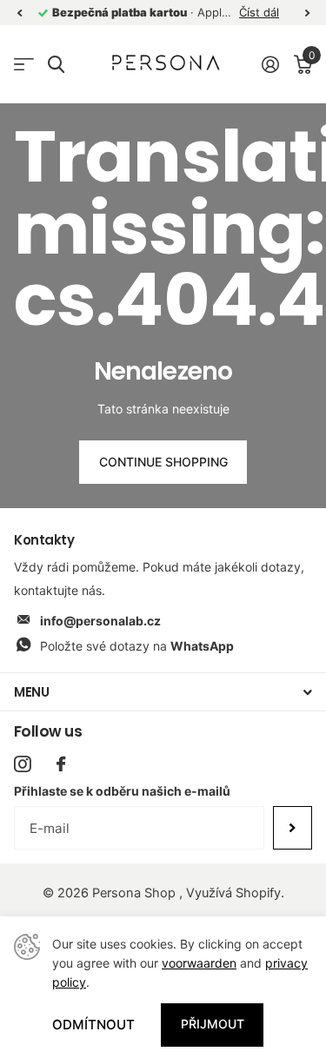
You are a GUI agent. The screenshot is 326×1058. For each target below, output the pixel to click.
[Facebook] (61, 764)
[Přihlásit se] (270, 64)
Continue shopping (163, 461)
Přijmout (212, 1023)
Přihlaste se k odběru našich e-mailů (122, 791)
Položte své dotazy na (137, 645)
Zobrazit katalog (24, 64)
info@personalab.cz (100, 620)
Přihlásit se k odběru (292, 828)
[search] (56, 64)
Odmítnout (93, 1024)
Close (163, 692)
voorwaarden (199, 963)
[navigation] (19, 12)
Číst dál (259, 12)
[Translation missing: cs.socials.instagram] (22, 764)
